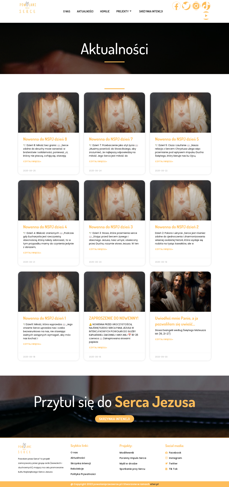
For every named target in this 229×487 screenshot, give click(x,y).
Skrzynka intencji (151, 11)
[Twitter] (186, 6)
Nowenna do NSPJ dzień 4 (45, 226)
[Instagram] (196, 6)
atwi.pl (154, 484)
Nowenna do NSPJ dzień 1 (44, 318)
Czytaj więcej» (32, 161)
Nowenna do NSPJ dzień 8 (45, 139)
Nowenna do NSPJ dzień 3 (111, 226)
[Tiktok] (206, 6)
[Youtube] (206, 15)
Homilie (105, 11)
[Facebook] (176, 6)
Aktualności (85, 11)
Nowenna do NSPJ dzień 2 (177, 226)
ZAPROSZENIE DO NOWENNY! (113, 318)
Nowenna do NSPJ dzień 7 (111, 139)
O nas (66, 11)
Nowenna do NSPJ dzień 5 (177, 139)
